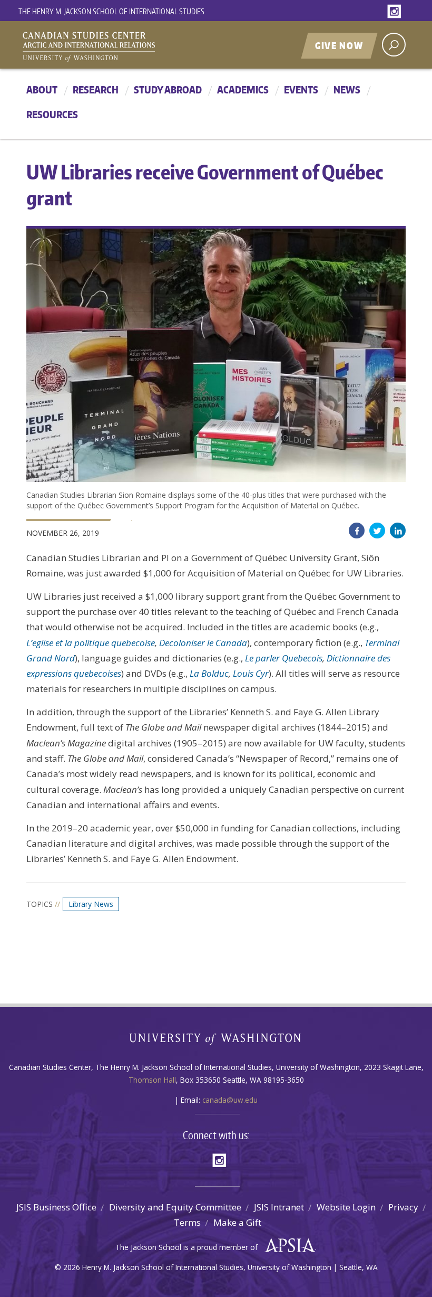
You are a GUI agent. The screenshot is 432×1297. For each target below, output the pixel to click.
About (41, 89)
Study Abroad (168, 89)
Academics (243, 89)
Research (96, 89)
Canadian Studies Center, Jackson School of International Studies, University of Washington (137, 46)
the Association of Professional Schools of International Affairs (287, 1245)
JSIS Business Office (56, 1207)
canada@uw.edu (230, 1100)
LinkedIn (398, 530)
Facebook (357, 530)
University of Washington (216, 1041)
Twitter (377, 530)
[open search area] (394, 44)
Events (301, 89)
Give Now (339, 45)
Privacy (403, 1207)
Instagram (396, 12)
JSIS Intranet (279, 1207)
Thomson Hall (152, 1080)
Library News (90, 904)
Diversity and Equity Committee (175, 1207)
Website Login (346, 1207)
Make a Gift (237, 1222)
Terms (187, 1222)
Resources (52, 114)
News (346, 89)
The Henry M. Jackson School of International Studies (111, 11)
